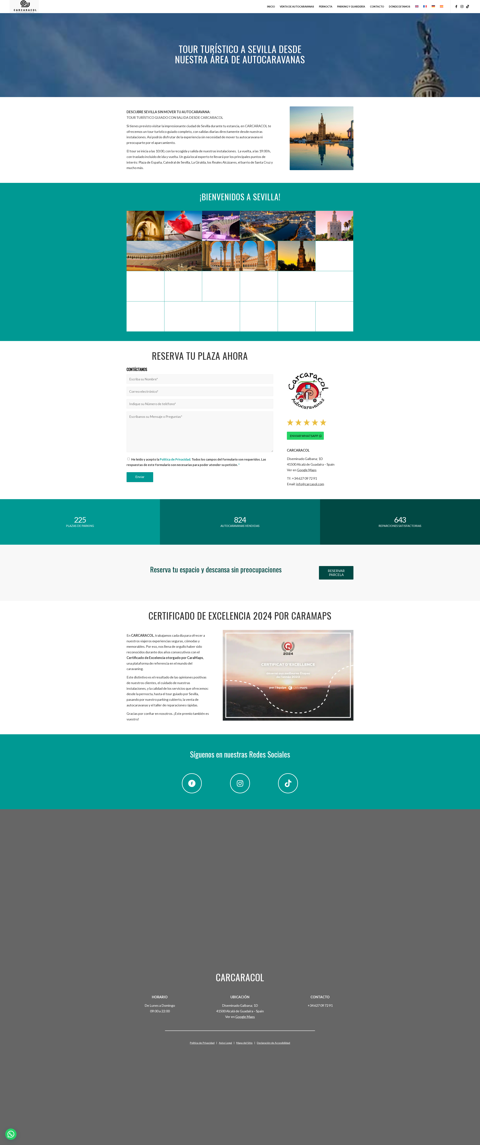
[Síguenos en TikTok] (288, 783)
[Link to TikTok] (467, 6)
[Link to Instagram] (462, 6)
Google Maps (306, 470)
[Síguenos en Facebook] (192, 783)
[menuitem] (271, 6)
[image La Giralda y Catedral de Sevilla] (315, 286)
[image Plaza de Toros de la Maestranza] (164, 256)
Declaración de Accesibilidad (273, 1042)
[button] (10, 1134)
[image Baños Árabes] (145, 226)
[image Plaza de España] (240, 256)
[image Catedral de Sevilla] (259, 286)
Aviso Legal (225, 1042)
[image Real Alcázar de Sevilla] (297, 316)
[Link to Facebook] (456, 6)
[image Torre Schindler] (334, 316)
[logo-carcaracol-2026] (24, 6)
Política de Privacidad (175, 459)
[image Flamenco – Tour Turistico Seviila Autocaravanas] (183, 226)
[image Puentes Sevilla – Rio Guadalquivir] (278, 226)
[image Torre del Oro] (334, 226)
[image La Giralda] (183, 286)
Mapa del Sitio (244, 1042)
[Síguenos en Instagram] (240, 783)
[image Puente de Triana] (259, 316)
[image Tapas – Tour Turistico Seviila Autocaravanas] (145, 316)
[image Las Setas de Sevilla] (221, 226)
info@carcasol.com (310, 484)
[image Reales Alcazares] (221, 286)
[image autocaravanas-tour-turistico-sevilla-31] (202, 316)
